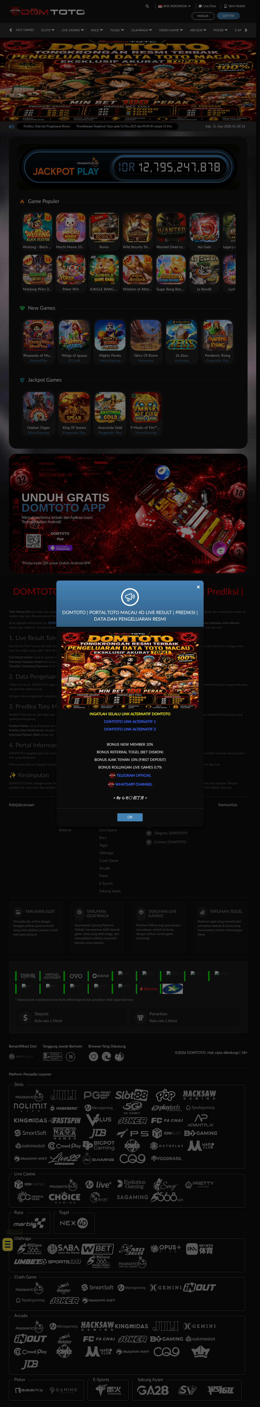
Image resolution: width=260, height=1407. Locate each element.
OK (130, 817)
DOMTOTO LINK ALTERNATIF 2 (130, 729)
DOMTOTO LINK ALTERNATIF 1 (130, 722)
